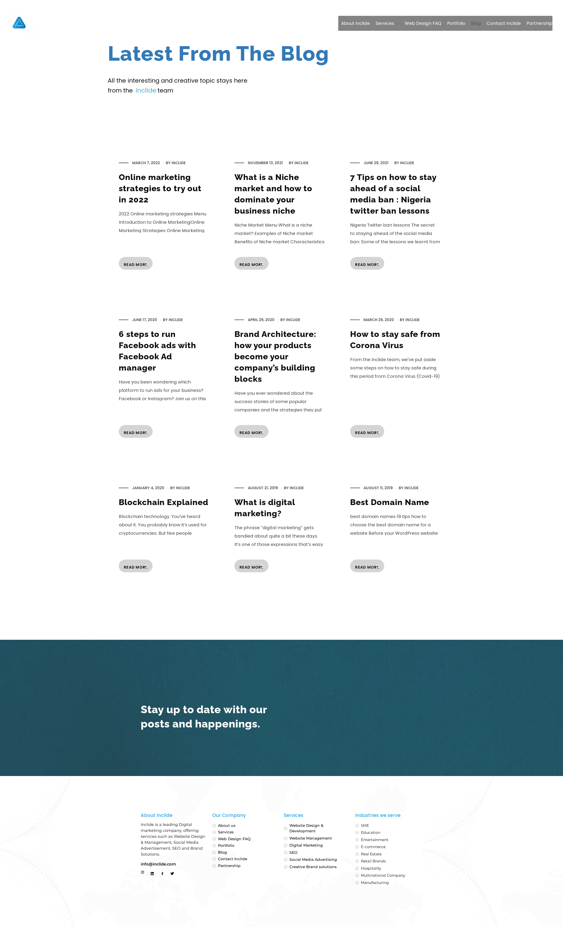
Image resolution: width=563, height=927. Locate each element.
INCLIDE (179, 162)
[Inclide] (19, 22)
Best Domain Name (389, 502)
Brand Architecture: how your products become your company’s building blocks (275, 356)
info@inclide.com (159, 864)
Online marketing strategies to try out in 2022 (160, 188)
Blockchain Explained (163, 502)
